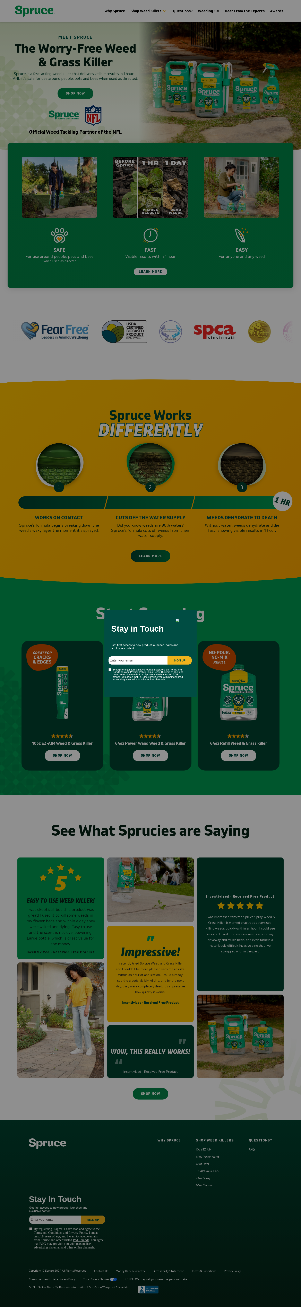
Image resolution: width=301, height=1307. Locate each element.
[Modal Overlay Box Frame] (150, 653)
